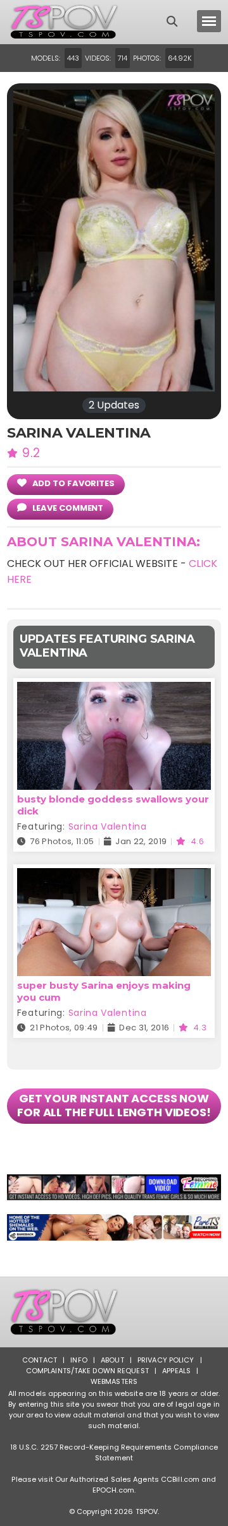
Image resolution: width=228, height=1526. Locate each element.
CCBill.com (180, 1479)
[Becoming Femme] (114, 1187)
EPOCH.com (113, 1490)
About (112, 1360)
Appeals (176, 1371)
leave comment (67, 508)
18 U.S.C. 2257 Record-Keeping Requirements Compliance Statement (114, 1452)
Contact (39, 1360)
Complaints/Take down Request (87, 1371)
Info (78, 1360)
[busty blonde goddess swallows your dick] (114, 690)
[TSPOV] (64, 22)
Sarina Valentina (107, 826)
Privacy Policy (165, 1360)
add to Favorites (72, 483)
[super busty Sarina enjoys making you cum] (114, 876)
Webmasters (114, 1381)
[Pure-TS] (114, 1227)
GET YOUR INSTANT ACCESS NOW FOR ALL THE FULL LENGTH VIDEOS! (114, 1105)
